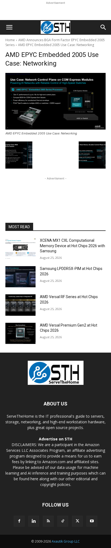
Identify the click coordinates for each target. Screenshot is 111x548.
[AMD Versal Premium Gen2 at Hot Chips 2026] (20, 333)
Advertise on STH (55, 438)
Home (10, 40)
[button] (9, 27)
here (34, 478)
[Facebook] (19, 521)
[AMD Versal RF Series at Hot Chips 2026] (20, 304)
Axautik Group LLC (66, 541)
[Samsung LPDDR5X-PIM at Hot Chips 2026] (20, 276)
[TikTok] (62, 521)
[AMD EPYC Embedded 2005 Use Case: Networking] (55, 101)
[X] (77, 521)
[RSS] (48, 521)
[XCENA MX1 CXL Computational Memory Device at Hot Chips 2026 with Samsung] (20, 248)
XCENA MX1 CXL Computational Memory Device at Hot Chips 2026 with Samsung (72, 245)
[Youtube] (91, 521)
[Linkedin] (33, 521)
